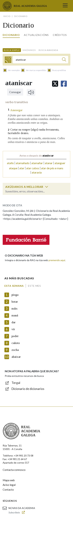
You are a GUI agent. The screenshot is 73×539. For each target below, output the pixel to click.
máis (14, 308)
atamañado (22, 163)
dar (14, 322)
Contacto (8, 489)
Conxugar (15, 92)
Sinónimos (29, 50)
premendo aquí (57, 260)
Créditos (60, 34)
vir (13, 329)
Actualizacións (36, 34)
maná (15, 315)
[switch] (46, 186)
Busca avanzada (48, 50)
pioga (15, 294)
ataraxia (37, 172)
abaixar (16, 356)
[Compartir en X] (55, 83)
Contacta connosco (14, 469)
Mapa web (9, 480)
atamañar (37, 163)
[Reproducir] (31, 92)
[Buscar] (64, 60)
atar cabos (32, 168)
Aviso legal (9, 484)
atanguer (60, 163)
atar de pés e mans (52, 168)
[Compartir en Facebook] (64, 83)
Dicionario (11, 34)
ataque (13, 168)
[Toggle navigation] (65, 6)
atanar (49, 163)
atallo (10, 163)
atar (21, 168)
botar (15, 301)
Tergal (16, 383)
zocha (15, 350)
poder (15, 336)
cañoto (16, 343)
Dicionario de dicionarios (28, 389)
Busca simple (12, 50)
